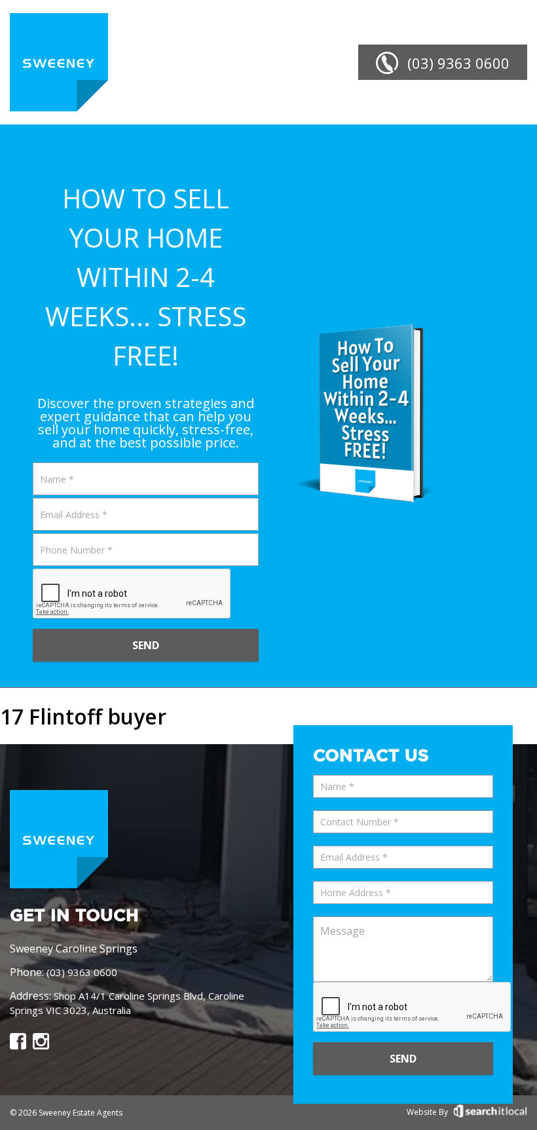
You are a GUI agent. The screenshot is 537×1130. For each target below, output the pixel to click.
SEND (145, 645)
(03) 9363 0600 (81, 972)
